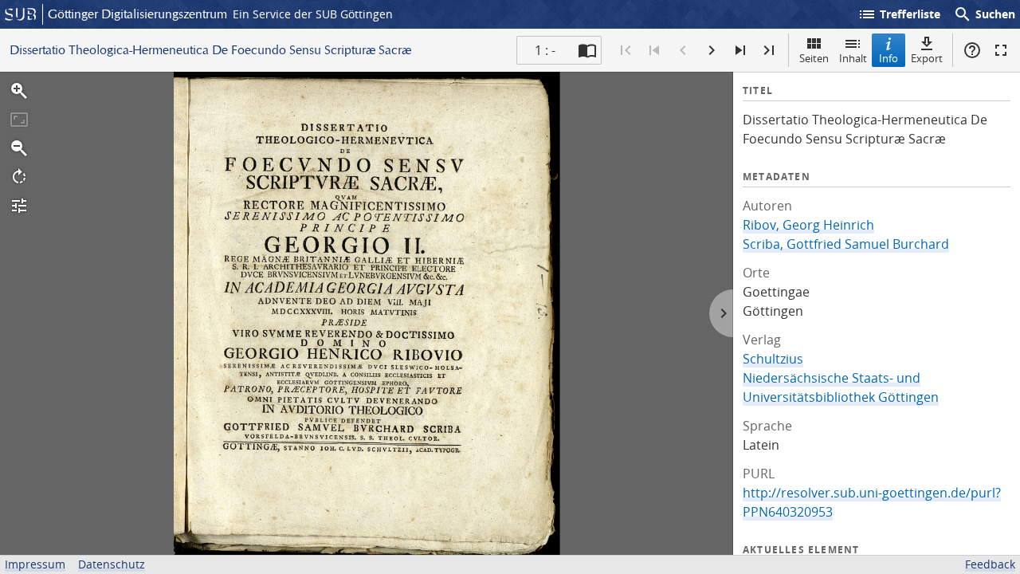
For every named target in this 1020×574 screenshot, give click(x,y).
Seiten (814, 58)
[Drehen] (19, 177)
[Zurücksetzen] (19, 119)
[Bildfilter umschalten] (19, 205)
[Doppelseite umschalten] (587, 50)
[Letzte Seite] (769, 50)
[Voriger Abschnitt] (654, 50)
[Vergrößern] (19, 91)
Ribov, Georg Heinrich (808, 225)
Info (888, 58)
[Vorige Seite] (683, 50)
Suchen (984, 14)
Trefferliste (898, 14)
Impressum (35, 564)
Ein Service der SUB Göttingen (313, 14)
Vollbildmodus (1001, 50)
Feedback (990, 564)
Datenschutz (111, 564)
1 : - (545, 50)
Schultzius (773, 359)
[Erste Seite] (625, 50)
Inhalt (853, 58)
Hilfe (972, 50)
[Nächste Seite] (711, 50)
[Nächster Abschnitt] (740, 50)
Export (927, 58)
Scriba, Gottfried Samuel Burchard (846, 244)
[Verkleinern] (19, 148)
